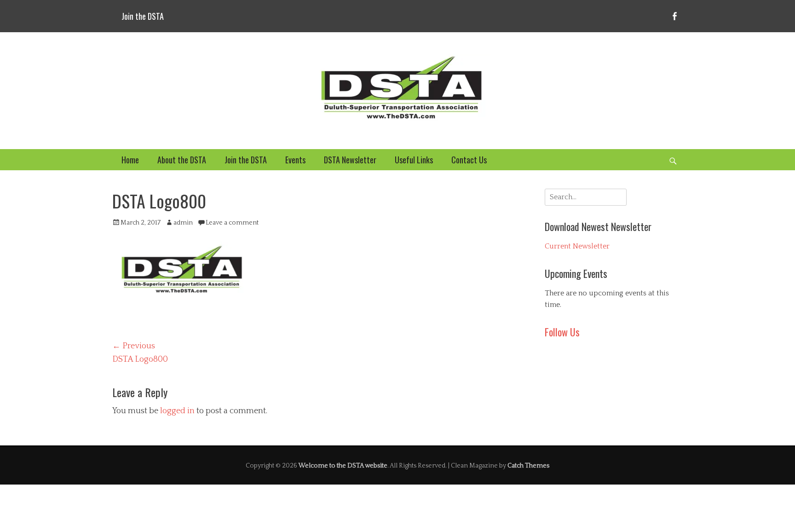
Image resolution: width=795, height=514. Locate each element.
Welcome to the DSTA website (343, 465)
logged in (177, 411)
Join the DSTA (142, 16)
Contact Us (469, 160)
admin (183, 222)
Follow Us (562, 331)
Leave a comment (232, 222)
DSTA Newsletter (350, 160)
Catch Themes (528, 465)
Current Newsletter (577, 246)
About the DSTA (181, 160)
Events (295, 160)
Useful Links (414, 160)
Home (130, 160)
